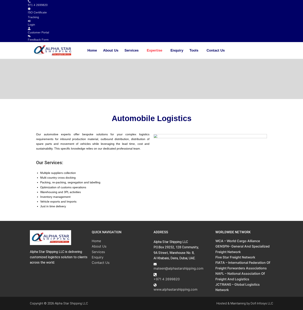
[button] (132, 50)
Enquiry (176, 50)
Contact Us (216, 50)
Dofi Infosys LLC (262, 303)
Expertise (154, 50)
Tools (193, 50)
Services (131, 50)
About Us (110, 50)
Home (92, 50)
